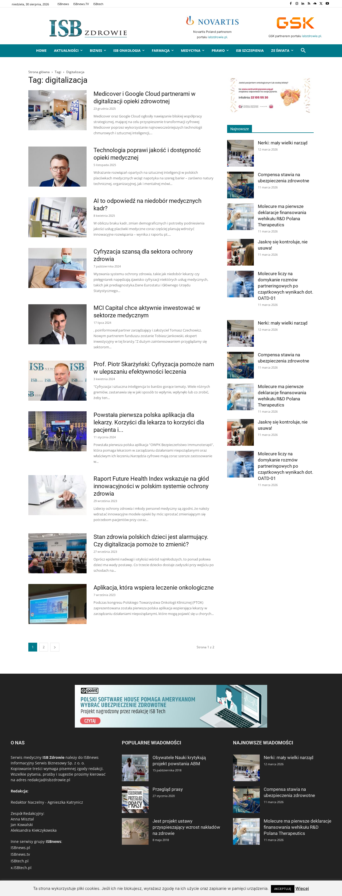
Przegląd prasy (168, 789)
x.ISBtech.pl (21, 867)
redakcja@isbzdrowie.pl (49, 779)
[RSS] (309, 4)
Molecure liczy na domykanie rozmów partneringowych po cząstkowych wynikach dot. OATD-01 (285, 286)
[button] (303, 50)
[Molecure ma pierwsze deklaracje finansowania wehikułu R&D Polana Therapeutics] (240, 216)
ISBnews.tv (20, 854)
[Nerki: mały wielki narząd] (240, 153)
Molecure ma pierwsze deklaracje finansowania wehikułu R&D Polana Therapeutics (297, 827)
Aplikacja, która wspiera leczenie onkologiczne (154, 587)
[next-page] (54, 647)
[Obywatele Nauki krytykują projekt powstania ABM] (135, 768)
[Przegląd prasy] (135, 799)
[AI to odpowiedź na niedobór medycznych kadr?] (57, 217)
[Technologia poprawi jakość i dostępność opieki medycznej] (57, 167)
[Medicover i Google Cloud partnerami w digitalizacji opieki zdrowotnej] (57, 110)
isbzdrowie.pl (217, 37)
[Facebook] (290, 4)
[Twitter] (321, 4)
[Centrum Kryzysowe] (270, 112)
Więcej (302, 888)
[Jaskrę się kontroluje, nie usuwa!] (240, 252)
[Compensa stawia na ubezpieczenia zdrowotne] (240, 185)
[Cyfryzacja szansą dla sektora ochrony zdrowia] (57, 268)
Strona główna (39, 72)
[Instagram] (297, 4)
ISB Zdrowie (53, 757)
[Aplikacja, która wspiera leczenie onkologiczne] (57, 604)
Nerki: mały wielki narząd (283, 142)
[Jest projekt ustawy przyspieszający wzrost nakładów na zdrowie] (135, 831)
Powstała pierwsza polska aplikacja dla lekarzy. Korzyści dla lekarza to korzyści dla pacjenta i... (149, 422)
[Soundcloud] (315, 4)
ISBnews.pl (20, 847)
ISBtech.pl (20, 860)
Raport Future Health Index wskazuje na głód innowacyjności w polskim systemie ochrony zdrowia (151, 486)
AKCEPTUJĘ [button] (282, 889)
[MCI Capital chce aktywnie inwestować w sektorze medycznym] (57, 324)
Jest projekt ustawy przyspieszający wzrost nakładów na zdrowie (186, 827)
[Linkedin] (303, 4)
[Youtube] (327, 4)
